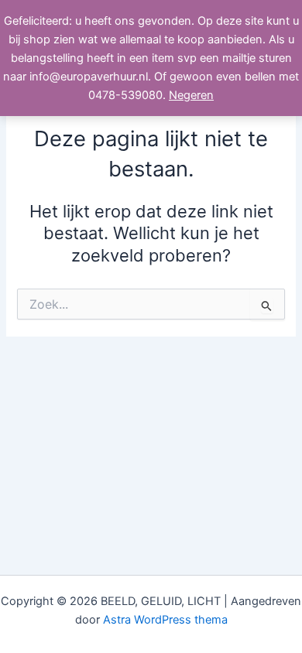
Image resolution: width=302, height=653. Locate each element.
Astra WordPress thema (165, 620)
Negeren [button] (191, 95)
